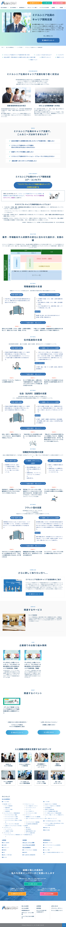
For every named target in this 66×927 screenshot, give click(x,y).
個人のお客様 (25, 906)
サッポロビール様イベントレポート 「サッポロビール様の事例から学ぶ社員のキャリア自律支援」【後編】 (32, 665)
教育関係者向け (22, 7)
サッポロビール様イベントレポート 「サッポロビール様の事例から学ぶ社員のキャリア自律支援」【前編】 (11, 665)
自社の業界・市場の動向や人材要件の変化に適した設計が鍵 (19, 57)
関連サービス (60, 57)
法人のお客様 (25, 908)
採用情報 (61, 7)
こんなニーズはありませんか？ (44, 54)
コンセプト (61, 54)
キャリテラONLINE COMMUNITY (41, 911)
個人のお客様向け (4, 7)
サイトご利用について (57, 910)
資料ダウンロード (35, 3)
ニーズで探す (20, 47)
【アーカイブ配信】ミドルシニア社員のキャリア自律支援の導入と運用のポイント (11, 710)
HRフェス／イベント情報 (32, 7)
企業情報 (53, 7)
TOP (2, 47)
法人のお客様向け (13, 7)
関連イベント (33, 59)
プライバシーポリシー (57, 908)
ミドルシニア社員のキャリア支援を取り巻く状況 (16, 54)
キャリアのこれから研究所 (44, 7)
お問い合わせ (48, 3)
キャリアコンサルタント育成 (11, 820)
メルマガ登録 (60, 3)
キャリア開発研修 (33, 615)
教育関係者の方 (26, 910)
